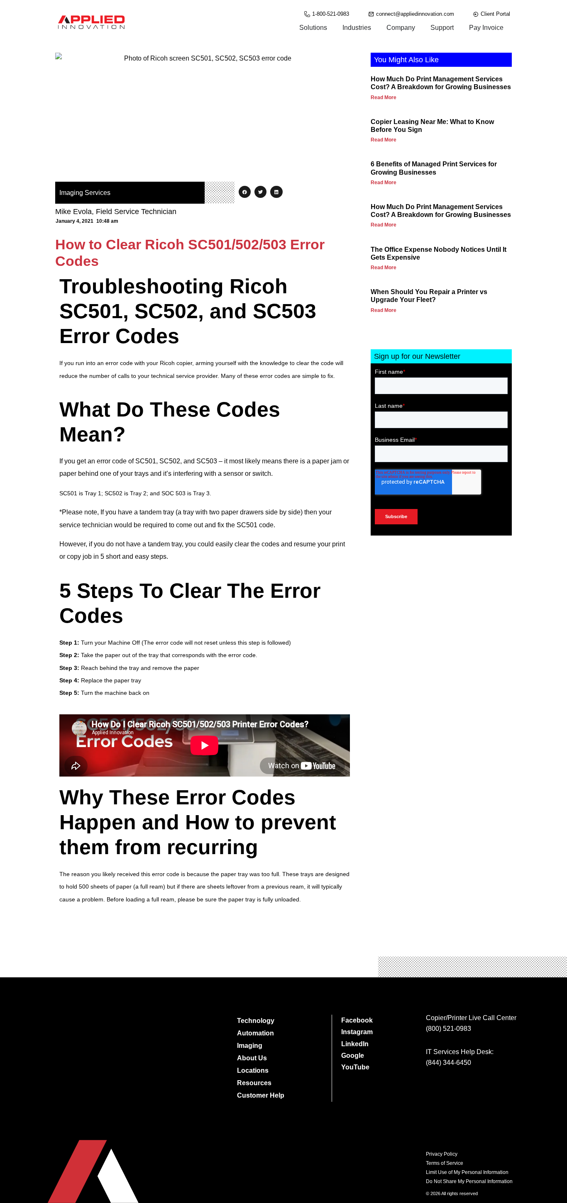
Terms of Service (444, 1163)
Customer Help (260, 1095)
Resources (254, 1082)
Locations (253, 1070)
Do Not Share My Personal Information (469, 1181)
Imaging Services (84, 192)
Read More (383, 97)
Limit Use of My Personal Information (467, 1172)
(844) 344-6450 (448, 1062)
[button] (245, 192)
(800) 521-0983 (448, 1028)
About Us (252, 1058)
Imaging (249, 1045)
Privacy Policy (441, 1154)
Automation (255, 1033)
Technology (255, 1020)
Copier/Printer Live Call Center (471, 1017)
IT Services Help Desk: (460, 1051)
